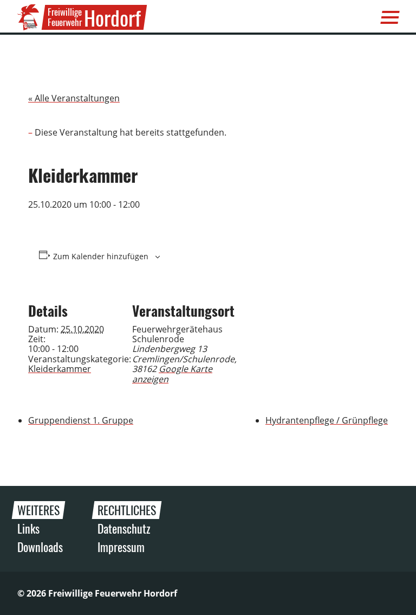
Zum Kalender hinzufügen (100, 256)
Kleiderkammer (59, 369)
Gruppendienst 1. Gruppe (80, 420)
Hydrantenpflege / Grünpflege (326, 420)
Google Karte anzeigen (172, 374)
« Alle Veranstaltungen (74, 98)
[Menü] (390, 17)
